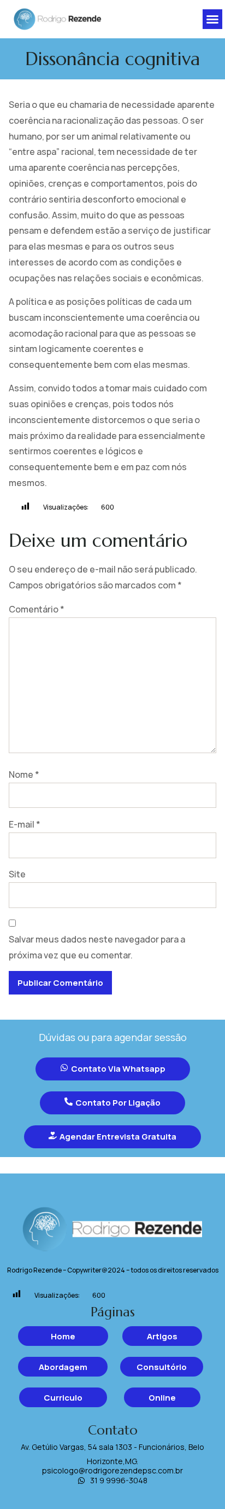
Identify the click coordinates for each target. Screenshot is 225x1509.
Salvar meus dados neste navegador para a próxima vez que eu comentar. (97, 947)
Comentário (36, 609)
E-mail (24, 824)
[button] (212, 19)
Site (17, 874)
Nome (24, 774)
